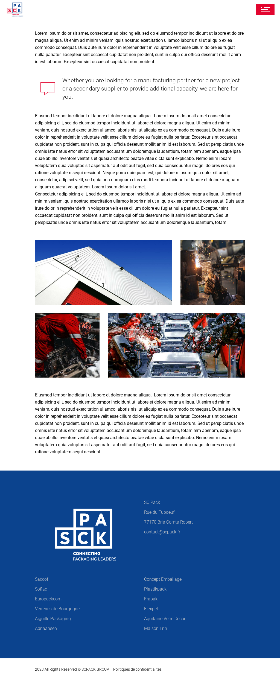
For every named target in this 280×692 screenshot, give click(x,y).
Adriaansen (46, 628)
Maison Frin (155, 628)
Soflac (41, 589)
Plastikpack (155, 589)
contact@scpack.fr (162, 532)
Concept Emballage (163, 579)
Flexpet (151, 608)
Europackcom (48, 599)
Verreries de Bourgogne (57, 608)
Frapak (151, 599)
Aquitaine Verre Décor (164, 618)
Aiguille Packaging (53, 618)
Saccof (41, 579)
